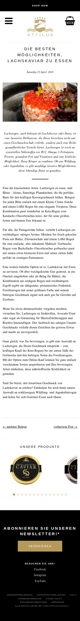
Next (72, 468)
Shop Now (40, 5)
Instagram (40, 575)
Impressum (58, 602)
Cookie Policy (54, 599)
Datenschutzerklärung (51, 595)
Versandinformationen (33, 602)
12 (58, 494)
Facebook (40, 569)
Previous (8, 468)
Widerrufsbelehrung (20, 595)
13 (62, 494)
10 (50, 494)
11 (54, 494)
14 (66, 494)
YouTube (40, 581)
